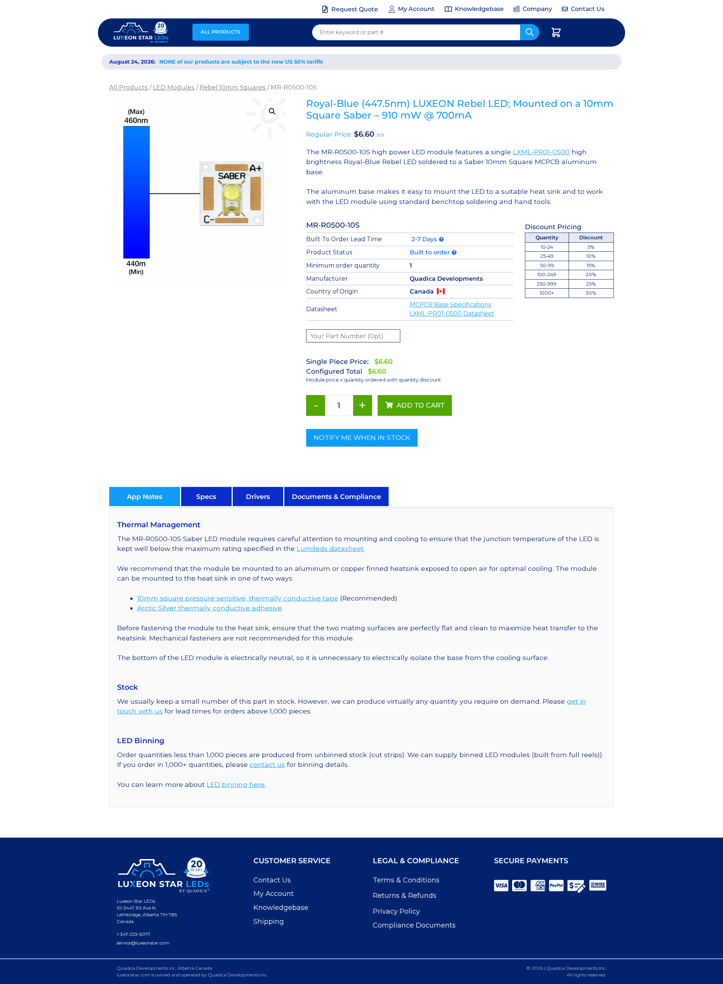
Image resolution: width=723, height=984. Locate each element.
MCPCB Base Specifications (450, 304)
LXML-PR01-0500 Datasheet (452, 313)
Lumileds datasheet (330, 548)
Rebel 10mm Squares (233, 87)
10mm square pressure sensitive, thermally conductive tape (237, 598)
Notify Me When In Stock (362, 437)
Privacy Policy (396, 911)
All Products (220, 32)
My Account (273, 894)
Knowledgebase (280, 907)
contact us (267, 764)
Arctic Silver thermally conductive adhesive (209, 608)
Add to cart (420, 405)
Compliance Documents (414, 925)
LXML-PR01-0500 (541, 152)
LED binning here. (236, 784)
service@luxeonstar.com (143, 943)
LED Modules (174, 87)
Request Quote (354, 9)
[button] (272, 111)
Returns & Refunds (404, 895)
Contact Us (272, 880)
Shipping (268, 921)
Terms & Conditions (406, 880)
